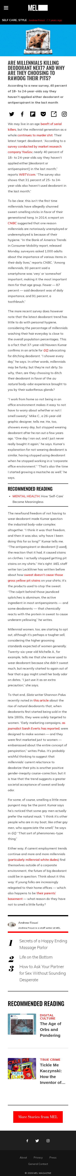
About (23, 1157)
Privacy (38, 1157)
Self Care (9, 20)
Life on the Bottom (36, 956)
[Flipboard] (33, 114)
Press (53, 1157)
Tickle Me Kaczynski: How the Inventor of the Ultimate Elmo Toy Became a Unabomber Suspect (52, 1074)
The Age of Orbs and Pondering (50, 1029)
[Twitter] (12, 114)
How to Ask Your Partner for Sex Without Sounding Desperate (42, 973)
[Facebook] (22, 114)
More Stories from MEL (38, 1117)
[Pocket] (43, 114)
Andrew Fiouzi (37, 20)
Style (22, 20)
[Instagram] (64, 114)
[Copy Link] (54, 114)
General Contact (38, 1163)
